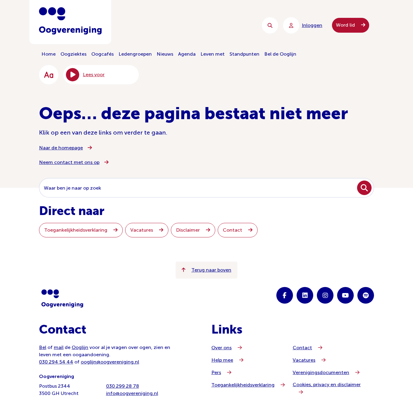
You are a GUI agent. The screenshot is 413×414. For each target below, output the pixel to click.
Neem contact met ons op (69, 162)
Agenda (187, 54)
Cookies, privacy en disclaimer (327, 384)
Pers (216, 372)
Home (48, 54)
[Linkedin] (305, 295)
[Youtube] (345, 295)
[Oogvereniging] (62, 298)
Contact (233, 230)
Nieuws (165, 54)
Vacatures (142, 230)
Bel (42, 347)
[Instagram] (325, 295)
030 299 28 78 (122, 386)
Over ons (221, 347)
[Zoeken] (270, 25)
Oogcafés (102, 54)
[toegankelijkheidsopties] (48, 74)
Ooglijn (80, 347)
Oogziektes (73, 54)
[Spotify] (365, 295)
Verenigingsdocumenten (321, 372)
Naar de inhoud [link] (161, 25)
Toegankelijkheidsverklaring (76, 230)
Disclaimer (188, 230)
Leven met (212, 54)
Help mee (222, 360)
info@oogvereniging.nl (132, 393)
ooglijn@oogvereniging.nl (110, 362)
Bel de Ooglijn (280, 54)
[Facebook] (284, 295)
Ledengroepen (135, 54)
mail (58, 347)
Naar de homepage (61, 148)
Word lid (346, 25)
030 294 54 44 (56, 362)
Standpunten (244, 54)
